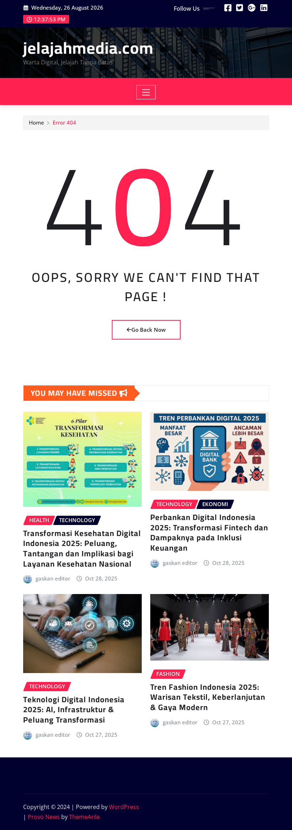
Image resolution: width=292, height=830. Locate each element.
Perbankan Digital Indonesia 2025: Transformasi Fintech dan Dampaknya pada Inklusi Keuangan (209, 532)
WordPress (124, 807)
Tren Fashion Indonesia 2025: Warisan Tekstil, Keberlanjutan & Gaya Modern (207, 697)
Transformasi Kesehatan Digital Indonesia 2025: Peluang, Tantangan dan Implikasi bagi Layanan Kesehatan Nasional (82, 548)
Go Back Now (148, 329)
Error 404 (64, 122)
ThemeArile (84, 817)
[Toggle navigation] (146, 92)
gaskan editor (53, 578)
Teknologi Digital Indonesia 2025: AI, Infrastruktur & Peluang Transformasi (74, 709)
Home (36, 122)
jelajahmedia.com (88, 47)
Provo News (44, 817)
